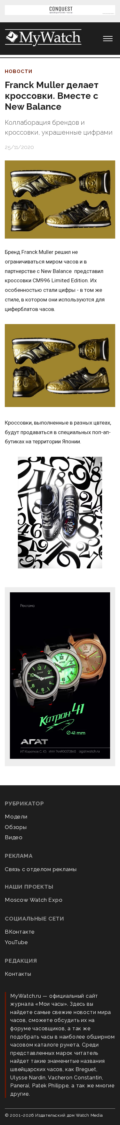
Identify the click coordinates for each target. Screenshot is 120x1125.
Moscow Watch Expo (34, 900)
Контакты (18, 974)
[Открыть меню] (107, 39)
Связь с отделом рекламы (40, 869)
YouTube (16, 942)
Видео (14, 837)
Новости (18, 71)
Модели (16, 816)
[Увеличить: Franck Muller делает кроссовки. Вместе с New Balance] (60, 199)
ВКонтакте (20, 932)
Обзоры (16, 827)
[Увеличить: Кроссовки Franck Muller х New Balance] (60, 366)
